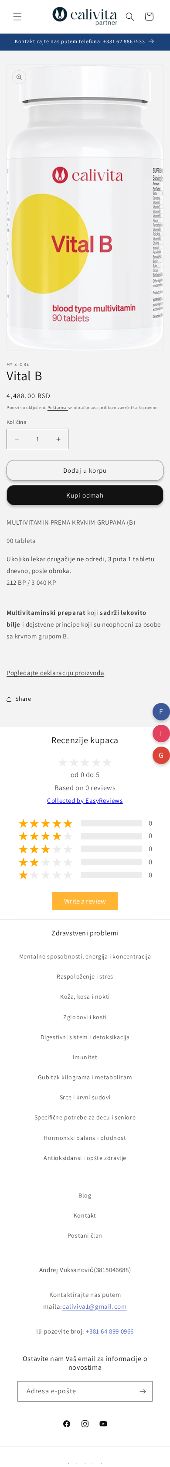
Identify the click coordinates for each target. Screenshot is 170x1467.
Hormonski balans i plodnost (85, 1138)
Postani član (85, 1235)
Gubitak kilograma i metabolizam (85, 1077)
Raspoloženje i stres (85, 976)
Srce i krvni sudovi (85, 1097)
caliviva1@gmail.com (94, 1306)
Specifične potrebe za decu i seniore (85, 1117)
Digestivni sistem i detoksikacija (85, 1037)
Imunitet (85, 1057)
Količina (17, 422)
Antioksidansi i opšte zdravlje (85, 1158)
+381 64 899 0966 (110, 1331)
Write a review (85, 901)
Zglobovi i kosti (85, 1017)
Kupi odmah (85, 495)
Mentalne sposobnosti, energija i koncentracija (85, 956)
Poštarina (58, 407)
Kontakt (85, 1215)
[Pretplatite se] (142, 1391)
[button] (17, 16)
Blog (84, 1195)
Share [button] (23, 699)
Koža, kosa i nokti (85, 996)
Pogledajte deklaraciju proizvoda (55, 673)
